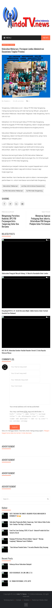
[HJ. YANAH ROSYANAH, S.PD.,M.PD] (5, 583)
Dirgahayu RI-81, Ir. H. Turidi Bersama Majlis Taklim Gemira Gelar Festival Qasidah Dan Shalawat (25, 311)
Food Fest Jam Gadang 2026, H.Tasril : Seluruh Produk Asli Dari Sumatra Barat (29, 531)
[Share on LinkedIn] (16, 203)
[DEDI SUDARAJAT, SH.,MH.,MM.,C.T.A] (5, 575)
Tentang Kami (9, 600)
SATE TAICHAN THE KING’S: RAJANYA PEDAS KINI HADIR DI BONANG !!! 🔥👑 (28, 514)
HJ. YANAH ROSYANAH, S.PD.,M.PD (20, 581)
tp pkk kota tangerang (34, 191)
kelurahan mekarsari (10, 186)
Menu (8, 38)
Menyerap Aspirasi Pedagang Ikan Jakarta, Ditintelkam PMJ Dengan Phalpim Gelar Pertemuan (40, 219)
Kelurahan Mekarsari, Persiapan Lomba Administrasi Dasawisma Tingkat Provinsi (23, 50)
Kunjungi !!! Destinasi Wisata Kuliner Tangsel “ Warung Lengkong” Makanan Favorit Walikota (26, 540)
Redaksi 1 (7, 101)
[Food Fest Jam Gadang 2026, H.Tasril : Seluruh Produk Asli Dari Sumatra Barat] (5, 533)
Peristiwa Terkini (8, 44)
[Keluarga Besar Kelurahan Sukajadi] (5, 566)
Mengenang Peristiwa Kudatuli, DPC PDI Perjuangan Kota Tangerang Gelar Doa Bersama (10, 221)
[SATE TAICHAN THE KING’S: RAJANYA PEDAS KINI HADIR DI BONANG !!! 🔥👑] (5, 516)
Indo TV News (22, 594)
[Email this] (22, 203)
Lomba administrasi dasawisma (33, 186)
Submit (14, 427)
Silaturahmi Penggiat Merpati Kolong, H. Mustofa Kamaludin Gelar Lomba (25, 273)
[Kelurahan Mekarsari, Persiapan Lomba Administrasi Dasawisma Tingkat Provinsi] (26, 17)
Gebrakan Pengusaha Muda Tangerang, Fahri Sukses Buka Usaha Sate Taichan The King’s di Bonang (30, 523)
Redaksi (26, 600)
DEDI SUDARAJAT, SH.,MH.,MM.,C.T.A (21, 572)
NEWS (45, 38)
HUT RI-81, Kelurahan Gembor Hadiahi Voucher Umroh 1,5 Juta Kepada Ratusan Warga (24, 351)
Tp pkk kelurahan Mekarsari (13, 191)
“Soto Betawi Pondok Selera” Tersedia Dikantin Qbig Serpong (29, 547)
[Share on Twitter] (10, 203)
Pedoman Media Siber (40, 600)
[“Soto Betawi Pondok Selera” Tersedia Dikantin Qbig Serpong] (5, 549)
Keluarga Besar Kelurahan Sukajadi (20, 564)
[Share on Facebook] (4, 203)
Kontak (18, 600)
